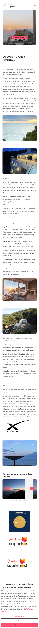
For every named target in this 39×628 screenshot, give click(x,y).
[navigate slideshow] (7, 488)
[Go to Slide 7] (20, 500)
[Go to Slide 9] (23, 500)
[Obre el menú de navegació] (35, 5)
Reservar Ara (19, 37)
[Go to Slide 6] (19, 500)
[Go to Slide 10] (24, 500)
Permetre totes (19, 625)
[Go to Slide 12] (27, 500)
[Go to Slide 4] (16, 500)
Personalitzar (19, 617)
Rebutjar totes (19, 621)
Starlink (4, 392)
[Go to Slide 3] (15, 500)
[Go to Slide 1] (12, 500)
